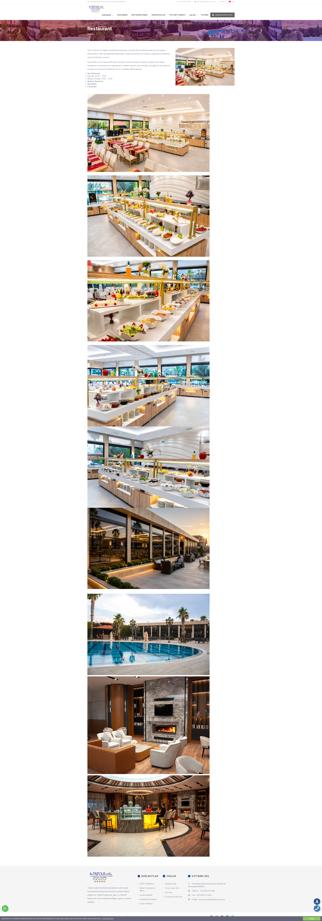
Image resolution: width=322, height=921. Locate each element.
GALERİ (192, 15)
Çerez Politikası (146, 904)
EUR (222, 2)
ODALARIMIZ (122, 15)
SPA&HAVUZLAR (158, 15)
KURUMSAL (106, 15)
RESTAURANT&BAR (139, 15)
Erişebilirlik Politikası (148, 899)
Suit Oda (168, 892)
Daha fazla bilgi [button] (108, 918)
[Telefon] (317, 908)
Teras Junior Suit (172, 888)
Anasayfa (91, 34)
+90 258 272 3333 (185, 2)
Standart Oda (170, 884)
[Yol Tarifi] (317, 901)
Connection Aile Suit (173, 897)
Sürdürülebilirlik (146, 895)
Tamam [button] (311, 918)
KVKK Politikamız (147, 884)
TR (232, 2)
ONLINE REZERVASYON (223, 15)
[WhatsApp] (5, 908)
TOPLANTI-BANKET (177, 15)
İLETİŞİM (204, 15)
